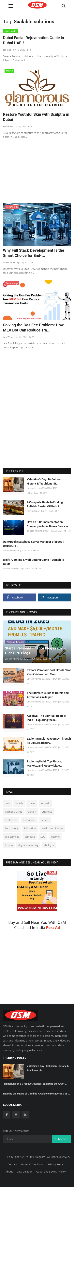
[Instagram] (16, 1115)
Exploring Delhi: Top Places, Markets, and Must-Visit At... (45, 763)
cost (7, 803)
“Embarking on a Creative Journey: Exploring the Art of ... (35, 1083)
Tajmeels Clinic (13, 811)
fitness (9, 845)
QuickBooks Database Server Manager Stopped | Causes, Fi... (33, 543)
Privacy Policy (56, 1164)
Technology (12, 828)
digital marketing (28, 845)
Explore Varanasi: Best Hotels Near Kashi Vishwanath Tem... (49, 672)
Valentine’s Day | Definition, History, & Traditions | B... (44, 481)
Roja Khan (8, 126)
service (45, 820)
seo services (12, 836)
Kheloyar (49, 845)
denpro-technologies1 (38, 530)
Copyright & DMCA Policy (51, 1171)
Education (30, 828)
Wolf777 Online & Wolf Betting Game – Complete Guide (33, 562)
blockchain (29, 820)
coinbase (29, 836)
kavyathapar (33, 510)
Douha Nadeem (11, 568)
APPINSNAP (9, 262)
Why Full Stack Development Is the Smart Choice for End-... (33, 253)
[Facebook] (6, 1115)
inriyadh (45, 803)
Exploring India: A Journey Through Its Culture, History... (49, 740)
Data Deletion (25, 1171)
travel (31, 803)
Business (47, 811)
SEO (42, 836)
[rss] (25, 1115)
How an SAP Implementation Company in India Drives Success (47, 524)
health (19, 803)
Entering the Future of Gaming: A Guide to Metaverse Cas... (36, 1093)
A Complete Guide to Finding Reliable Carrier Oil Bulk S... (45, 504)
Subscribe (61, 1139)
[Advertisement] (37, 168)
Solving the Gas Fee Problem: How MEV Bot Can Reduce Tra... (33, 327)
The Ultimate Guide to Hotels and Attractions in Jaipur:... (48, 695)
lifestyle (55, 836)
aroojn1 (7, 49)
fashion (31, 811)
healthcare (11, 820)
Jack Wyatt (8, 336)
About (9, 1171)
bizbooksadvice (11, 550)
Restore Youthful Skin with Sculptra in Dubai (36, 117)
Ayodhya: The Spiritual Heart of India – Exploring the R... (46, 718)
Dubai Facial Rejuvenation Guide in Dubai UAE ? (33, 40)
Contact (12, 1164)
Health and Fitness (52, 828)
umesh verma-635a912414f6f (42, 488)
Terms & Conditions (32, 1164)
